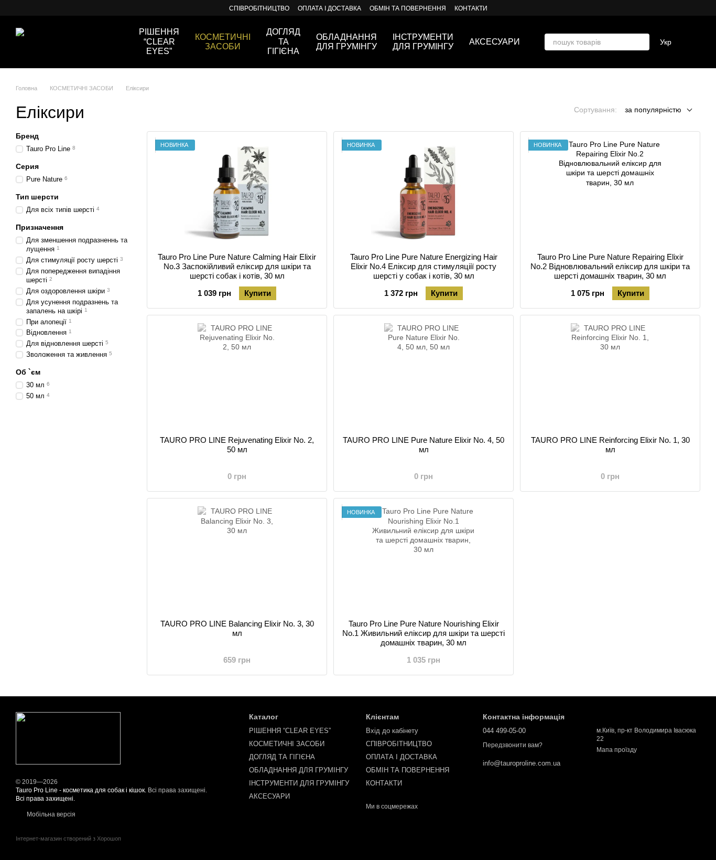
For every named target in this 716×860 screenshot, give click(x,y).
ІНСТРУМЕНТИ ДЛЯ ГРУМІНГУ (423, 42)
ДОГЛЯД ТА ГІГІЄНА (283, 41)
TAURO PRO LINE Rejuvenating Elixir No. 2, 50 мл (237, 445)
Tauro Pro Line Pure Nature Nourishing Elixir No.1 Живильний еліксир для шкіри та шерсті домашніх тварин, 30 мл (423, 633)
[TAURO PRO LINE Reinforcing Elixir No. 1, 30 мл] (610, 375)
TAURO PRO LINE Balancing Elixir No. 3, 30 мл (237, 628)
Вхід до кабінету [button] (392, 731)
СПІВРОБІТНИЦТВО (259, 8)
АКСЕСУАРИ (494, 41)
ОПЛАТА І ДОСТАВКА (329, 8)
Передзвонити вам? (513, 745)
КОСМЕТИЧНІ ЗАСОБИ (223, 42)
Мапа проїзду (616, 749)
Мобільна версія (50, 814)
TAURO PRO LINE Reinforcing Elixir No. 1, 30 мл (610, 445)
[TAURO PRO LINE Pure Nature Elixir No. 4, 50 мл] (423, 375)
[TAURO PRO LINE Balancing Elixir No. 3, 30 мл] (237, 558)
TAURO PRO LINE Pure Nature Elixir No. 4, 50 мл (423, 445)
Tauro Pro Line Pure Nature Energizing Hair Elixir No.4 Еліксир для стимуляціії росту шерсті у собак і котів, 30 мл (423, 266)
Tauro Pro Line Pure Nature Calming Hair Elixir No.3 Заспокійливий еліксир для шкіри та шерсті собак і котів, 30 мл (237, 266)
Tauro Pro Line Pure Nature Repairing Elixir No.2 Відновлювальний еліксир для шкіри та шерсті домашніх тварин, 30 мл (610, 266)
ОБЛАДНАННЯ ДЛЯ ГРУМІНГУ (346, 42)
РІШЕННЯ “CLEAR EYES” (159, 41)
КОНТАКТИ (470, 8)
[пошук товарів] (641, 42)
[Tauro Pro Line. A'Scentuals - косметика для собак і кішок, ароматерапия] (68, 737)
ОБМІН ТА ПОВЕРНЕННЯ (408, 8)
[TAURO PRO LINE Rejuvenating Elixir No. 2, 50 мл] (237, 375)
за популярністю (653, 109)
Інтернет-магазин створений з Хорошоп (68, 838)
